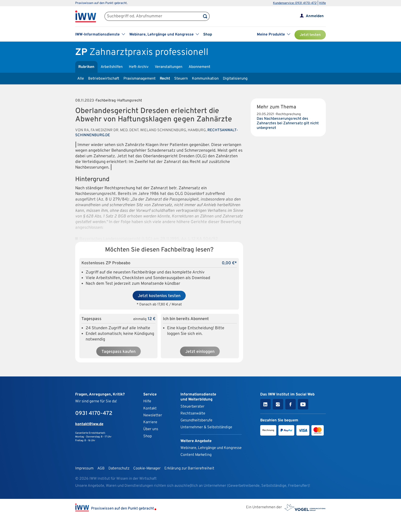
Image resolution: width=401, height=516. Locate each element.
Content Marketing (196, 454)
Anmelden (315, 16)
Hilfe (322, 3)
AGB (101, 468)
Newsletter (152, 415)
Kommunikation (205, 78)
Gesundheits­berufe (196, 420)
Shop (207, 34)
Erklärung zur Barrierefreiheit (189, 468)
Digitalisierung (235, 78)
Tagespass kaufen (119, 352)
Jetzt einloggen (199, 352)
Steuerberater (192, 406)
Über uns (150, 429)
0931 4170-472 (93, 413)
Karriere (150, 422)
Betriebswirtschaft (103, 78)
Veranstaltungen (168, 67)
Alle (80, 78)
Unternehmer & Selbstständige (206, 427)
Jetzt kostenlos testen (159, 296)
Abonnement (199, 67)
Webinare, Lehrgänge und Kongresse (211, 448)
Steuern (181, 78)
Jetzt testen (310, 35)
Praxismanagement (139, 78)
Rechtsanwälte (192, 413)
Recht (165, 78)
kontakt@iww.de (89, 424)
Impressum (84, 468)
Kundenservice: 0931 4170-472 (295, 3)
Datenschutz (118, 468)
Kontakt (150, 408)
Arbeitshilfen (112, 67)
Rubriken (86, 67)
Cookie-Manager (147, 468)
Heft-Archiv (138, 67)
